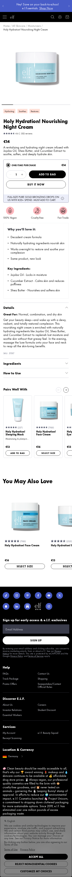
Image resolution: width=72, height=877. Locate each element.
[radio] (8, 165)
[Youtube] (49, 595)
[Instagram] (16, 595)
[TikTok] (6, 595)
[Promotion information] (62, 198)
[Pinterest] (27, 595)
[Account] (60, 17)
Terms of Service (36, 656)
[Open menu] (5, 17)
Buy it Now (35, 184)
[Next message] (69, 6)
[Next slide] (66, 390)
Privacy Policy (16, 656)
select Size (48, 453)
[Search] (53, 17)
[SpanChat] (6, 606)
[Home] (12, 17)
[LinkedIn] (16, 606)
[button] (36, 67)
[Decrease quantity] (10, 174)
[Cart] (67, 17)
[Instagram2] (49, 606)
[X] (59, 595)
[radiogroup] (36, 181)
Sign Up (36, 640)
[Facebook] (38, 595)
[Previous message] (3, 6)
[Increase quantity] (22, 174)
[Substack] (27, 606)
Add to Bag (47, 174)
